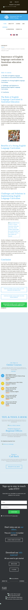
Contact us (19, 29)
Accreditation (10, 29)
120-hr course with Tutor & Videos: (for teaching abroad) (11, 403)
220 (2, 388)
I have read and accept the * (10, 515)
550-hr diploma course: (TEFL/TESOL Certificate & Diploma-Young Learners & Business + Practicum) (15, 377)
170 (2, 396)
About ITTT (11, 23)
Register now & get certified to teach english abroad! (14, 304)
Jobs (23, 23)
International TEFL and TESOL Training (16, 17)
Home (4, 23)
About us (4, 581)
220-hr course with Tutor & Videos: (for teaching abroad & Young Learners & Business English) (12, 390)
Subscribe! (14, 511)
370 (2, 383)
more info (13, 371)
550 (2, 375)
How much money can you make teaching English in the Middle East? (14, 289)
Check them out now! (14, 539)
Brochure (14, 563)
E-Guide (14, 569)
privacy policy (15, 515)
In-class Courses (4, 588)
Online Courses (14, 364)
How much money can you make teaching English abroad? (14, 297)
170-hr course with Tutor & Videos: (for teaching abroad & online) (11, 397)
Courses (18, 23)
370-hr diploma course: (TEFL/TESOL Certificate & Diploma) (14, 384)
